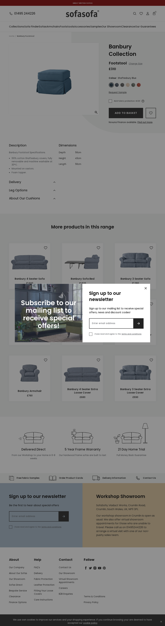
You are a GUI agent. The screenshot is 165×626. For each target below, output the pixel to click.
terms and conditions (131, 334)
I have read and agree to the (117, 334)
